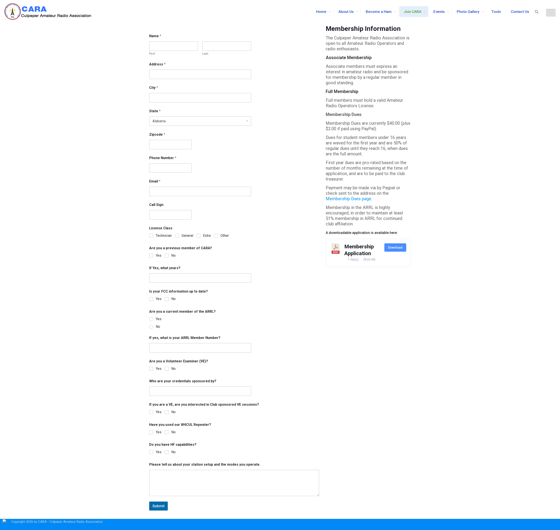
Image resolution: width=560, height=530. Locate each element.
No (173, 255)
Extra (207, 235)
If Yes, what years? (164, 268)
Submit (158, 506)
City (153, 88)
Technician (164, 235)
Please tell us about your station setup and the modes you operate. (204, 464)
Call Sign (156, 205)
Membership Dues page (348, 198)
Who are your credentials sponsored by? (182, 381)
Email (154, 181)
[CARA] (48, 11)
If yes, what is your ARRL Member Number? (184, 338)
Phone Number (162, 158)
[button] (537, 12)
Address (157, 64)
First (152, 53)
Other (224, 235)
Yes (158, 255)
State (155, 111)
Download (395, 247)
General (187, 235)
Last (205, 53)
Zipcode (157, 134)
